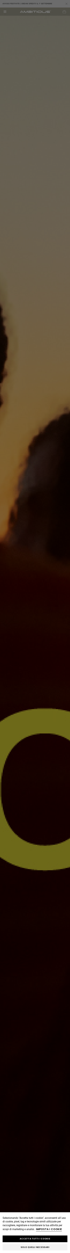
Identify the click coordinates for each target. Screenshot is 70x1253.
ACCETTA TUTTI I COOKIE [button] (35, 1238)
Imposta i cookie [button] (49, 1229)
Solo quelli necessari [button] (35, 1247)
